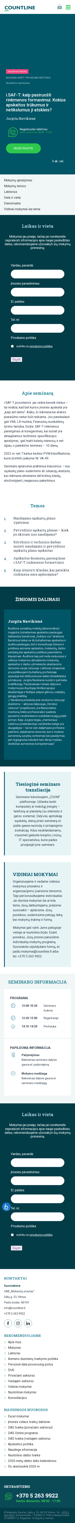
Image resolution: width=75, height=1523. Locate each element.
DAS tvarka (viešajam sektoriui (29, 1438)
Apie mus (14, 1342)
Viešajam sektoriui (21, 1381)
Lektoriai (14, 1353)
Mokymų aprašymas (19, 180)
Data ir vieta (13, 197)
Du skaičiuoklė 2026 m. (24, 1466)
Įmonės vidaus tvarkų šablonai (29, 1422)
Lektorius (12, 192)
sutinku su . (34, 346)
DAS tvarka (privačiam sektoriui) (30, 1427)
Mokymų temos (16, 186)
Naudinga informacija (22, 1450)
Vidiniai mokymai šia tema (23, 209)
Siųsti (16, 359)
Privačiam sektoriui (21, 1375)
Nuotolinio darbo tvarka (24, 1455)
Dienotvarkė (13, 203)
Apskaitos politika (20, 1444)
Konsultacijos (17, 1398)
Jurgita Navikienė (20, 118)
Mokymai (14, 1348)
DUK (11, 1370)
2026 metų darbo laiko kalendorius (32, 1461)
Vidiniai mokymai (20, 1387)
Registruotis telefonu (33, 129)
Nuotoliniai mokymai (22, 1392)
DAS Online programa (23, 1433)
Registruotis (23, 148)
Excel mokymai (18, 1416)
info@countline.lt (14, 1308)
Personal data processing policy (30, 1364)
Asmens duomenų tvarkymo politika (33, 1359)
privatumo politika (41, 346)
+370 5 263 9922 (14, 1313)
